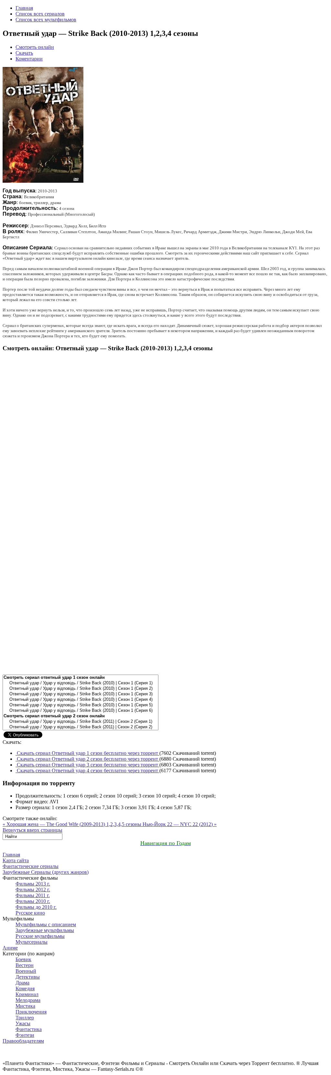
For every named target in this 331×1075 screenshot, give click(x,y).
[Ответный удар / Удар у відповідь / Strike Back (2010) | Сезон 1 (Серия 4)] (80, 699)
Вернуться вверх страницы (32, 830)
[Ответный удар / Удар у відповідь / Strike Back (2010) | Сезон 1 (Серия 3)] (80, 694)
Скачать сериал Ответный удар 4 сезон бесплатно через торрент (87, 770)
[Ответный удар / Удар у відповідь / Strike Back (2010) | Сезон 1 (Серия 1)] (80, 683)
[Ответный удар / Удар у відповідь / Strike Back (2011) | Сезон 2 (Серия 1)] (80, 721)
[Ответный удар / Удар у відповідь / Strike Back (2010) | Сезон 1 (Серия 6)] (80, 710)
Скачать (24, 53)
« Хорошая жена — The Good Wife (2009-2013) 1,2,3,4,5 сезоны (73, 824)
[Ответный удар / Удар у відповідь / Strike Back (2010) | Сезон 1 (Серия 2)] (80, 688)
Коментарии (29, 58)
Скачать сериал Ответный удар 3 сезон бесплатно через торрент (87, 764)
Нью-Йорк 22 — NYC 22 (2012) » (180, 824)
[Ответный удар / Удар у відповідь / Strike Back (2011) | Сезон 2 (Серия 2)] (80, 727)
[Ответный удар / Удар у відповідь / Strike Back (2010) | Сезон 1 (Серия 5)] (80, 705)
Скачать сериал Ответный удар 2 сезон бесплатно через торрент (87, 759)
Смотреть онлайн (35, 47)
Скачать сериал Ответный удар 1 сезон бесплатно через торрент (87, 753)
